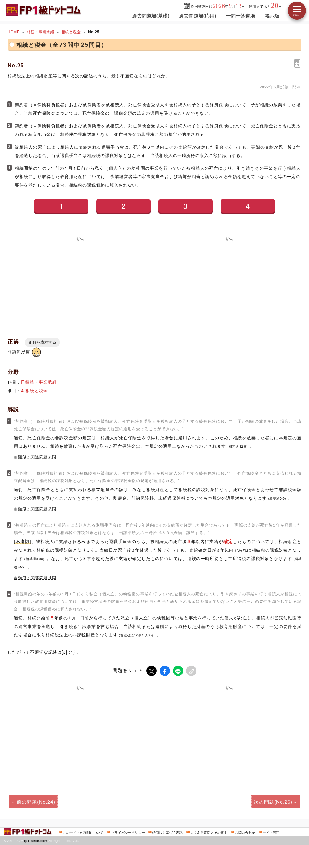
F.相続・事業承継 (39, 382)
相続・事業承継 (40, 31)
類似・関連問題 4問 (37, 577)
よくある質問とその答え (209, 832)
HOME (14, 31)
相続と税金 (71, 31)
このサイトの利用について (83, 832)
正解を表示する (42, 342)
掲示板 (272, 15)
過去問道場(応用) (197, 15)
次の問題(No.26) (273, 801)
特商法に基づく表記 (167, 832)
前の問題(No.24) (36, 801)
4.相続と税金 (34, 390)
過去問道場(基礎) (150, 15)
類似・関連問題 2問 (37, 456)
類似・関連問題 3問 (37, 508)
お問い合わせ (245, 832)
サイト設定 (271, 832)
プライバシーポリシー (128, 832)
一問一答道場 (240, 15)
